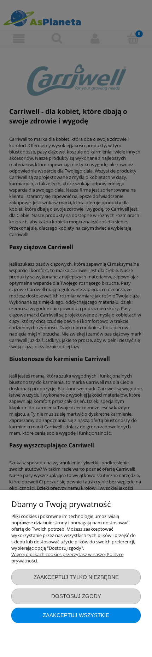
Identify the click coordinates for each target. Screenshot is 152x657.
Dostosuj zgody (76, 596)
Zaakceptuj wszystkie (76, 615)
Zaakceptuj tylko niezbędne (76, 577)
